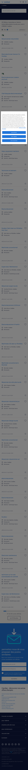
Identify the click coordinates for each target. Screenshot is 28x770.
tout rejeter (14, 136)
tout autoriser (14, 140)
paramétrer (14, 132)
